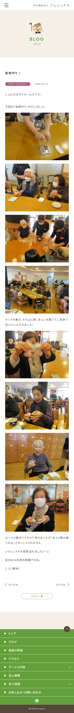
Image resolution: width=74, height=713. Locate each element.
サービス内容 (17, 667)
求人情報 (14, 684)
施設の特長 (16, 650)
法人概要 (14, 675)
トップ (12, 633)
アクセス (14, 659)
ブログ (13, 642)
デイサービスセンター (17, 84)
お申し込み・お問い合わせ (25, 692)
